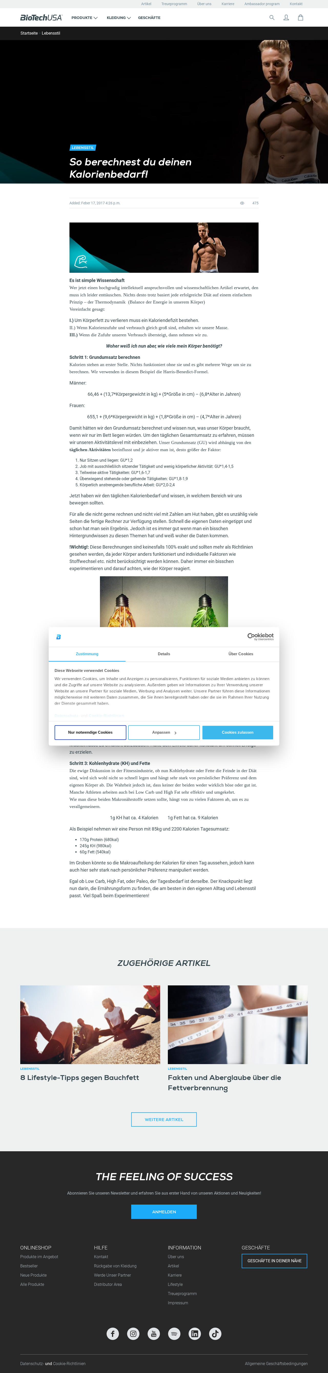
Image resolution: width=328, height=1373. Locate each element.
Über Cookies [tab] (241, 654)
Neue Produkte (33, 1275)
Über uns (204, 4)
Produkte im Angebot (39, 1256)
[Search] (272, 17)
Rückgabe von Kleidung (115, 1266)
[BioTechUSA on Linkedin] (195, 1334)
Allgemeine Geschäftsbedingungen (276, 1363)
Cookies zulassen (237, 732)
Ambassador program (262, 4)
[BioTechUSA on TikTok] (215, 1334)
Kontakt (296, 4)
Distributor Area (108, 1284)
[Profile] (286, 17)
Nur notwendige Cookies (90, 732)
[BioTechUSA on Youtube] (154, 1334)
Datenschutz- (32, 1363)
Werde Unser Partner (112, 1275)
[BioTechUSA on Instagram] (133, 1334)
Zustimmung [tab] (87, 654)
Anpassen (161, 732)
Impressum (178, 1302)
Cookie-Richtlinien (106, 715)
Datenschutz (67, 715)
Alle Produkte (32, 1284)
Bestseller (29, 1266)
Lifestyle (175, 1284)
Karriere (228, 4)
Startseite (29, 33)
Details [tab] (164, 654)
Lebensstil (51, 33)
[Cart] (301, 17)
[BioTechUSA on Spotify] (174, 1334)
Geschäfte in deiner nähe (275, 1260)
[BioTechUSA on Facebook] (113, 1334)
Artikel (146, 4)
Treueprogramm (174, 4)
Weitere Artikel (164, 1120)
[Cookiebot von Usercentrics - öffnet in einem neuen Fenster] (251, 637)
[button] (84, 17)
